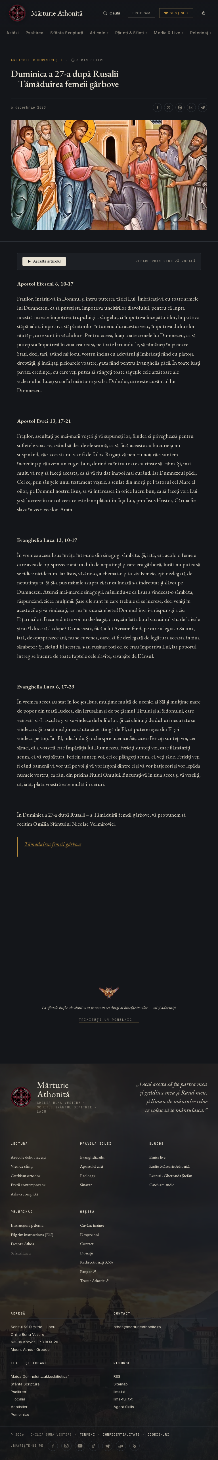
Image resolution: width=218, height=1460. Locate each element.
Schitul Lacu (21, 1253)
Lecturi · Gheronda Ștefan (170, 1175)
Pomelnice (20, 1414)
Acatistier (19, 1406)
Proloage (87, 1175)
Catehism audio (162, 1184)
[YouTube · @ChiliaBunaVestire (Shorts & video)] (80, 1446)
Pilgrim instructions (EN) (32, 1234)
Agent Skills (124, 1406)
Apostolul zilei (91, 1166)
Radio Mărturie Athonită (169, 1166)
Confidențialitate (121, 1434)
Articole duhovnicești (37, 60)
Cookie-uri (158, 1434)
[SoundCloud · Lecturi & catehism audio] (121, 1446)
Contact (86, 1243)
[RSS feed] (134, 1446)
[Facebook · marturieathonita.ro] (53, 1446)
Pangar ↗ (88, 1271)
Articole (99, 32)
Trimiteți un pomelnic (109, 1020)
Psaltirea (34, 32)
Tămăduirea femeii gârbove (52, 844)
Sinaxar (86, 1184)
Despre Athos (22, 1243)
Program (141, 13)
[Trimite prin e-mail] (191, 107)
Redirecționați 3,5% (96, 1262)
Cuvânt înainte (92, 1225)
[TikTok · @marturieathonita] (94, 1446)
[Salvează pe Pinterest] (180, 107)
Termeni (87, 1434)
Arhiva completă (24, 1194)
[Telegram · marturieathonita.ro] (107, 1446)
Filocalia (18, 1399)
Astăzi (13, 32)
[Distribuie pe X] (168, 107)
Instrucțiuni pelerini (27, 1225)
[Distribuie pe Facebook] (157, 107)
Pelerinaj (200, 32)
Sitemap (121, 1384)
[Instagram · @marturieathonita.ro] (66, 1446)
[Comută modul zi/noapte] (203, 13)
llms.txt (119, 1391)
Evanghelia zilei (92, 1157)
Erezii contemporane (28, 1184)
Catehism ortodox (25, 1175)
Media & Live (168, 32)
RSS (117, 1376)
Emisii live (157, 1157)
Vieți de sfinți (22, 1166)
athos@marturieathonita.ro (137, 1326)
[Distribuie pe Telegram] (202, 107)
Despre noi (89, 1234)
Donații (86, 1253)
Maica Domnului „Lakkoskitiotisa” (40, 1376)
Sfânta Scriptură (66, 32)
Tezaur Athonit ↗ (94, 1280)
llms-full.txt (123, 1399)
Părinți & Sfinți (131, 32)
